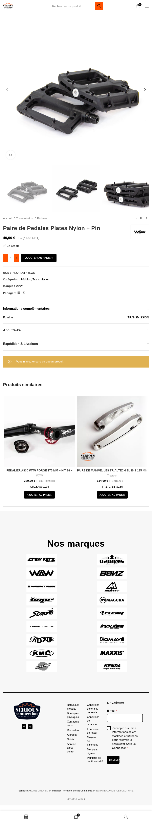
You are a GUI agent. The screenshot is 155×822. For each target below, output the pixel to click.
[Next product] (146, 218)
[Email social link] (19, 293)
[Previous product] (136, 218)
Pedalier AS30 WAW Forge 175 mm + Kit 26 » (39, 470)
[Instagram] (30, 726)
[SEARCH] (99, 6)
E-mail (112, 710)
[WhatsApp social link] (24, 293)
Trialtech (112, 475)
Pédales (42, 218)
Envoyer (114, 759)
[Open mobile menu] (147, 6)
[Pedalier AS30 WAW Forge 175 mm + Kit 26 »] (39, 431)
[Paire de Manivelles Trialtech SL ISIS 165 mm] (112, 431)
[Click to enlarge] (10, 155)
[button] (7, 90)
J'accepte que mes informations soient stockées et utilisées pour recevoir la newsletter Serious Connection (125, 737)
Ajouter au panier (38, 257)
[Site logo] (8, 5)
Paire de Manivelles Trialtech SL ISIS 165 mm (112, 470)
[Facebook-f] (24, 726)
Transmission (24, 218)
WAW (19, 285)
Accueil (7, 218)
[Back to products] (141, 218)
